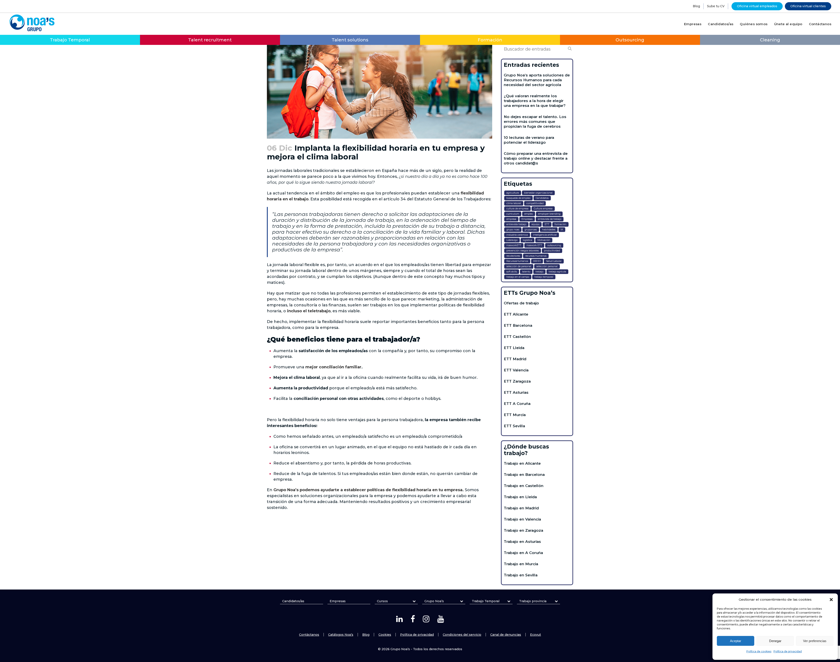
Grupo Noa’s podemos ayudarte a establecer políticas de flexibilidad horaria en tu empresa (367, 489)
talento (526, 271)
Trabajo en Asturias (522, 541)
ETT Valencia (516, 370)
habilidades (548, 229)
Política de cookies (758, 651)
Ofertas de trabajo (521, 303)
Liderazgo (512, 240)
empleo (528, 213)
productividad (552, 250)
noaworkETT (513, 245)
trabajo (539, 271)
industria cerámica (517, 234)
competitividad (535, 203)
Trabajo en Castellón (523, 486)
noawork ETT (534, 245)
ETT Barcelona (518, 325)
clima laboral (513, 203)
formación (560, 224)
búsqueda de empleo (518, 197)
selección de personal (518, 266)
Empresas (527, 219)
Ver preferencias (814, 641)
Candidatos (542, 197)
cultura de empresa (517, 208)
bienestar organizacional (538, 192)
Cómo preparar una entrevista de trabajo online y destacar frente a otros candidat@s (536, 158)
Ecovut (535, 634)
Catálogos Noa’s (340, 634)
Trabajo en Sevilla (520, 575)
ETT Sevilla (514, 426)
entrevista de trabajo (549, 219)
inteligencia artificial (545, 234)
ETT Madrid (515, 359)
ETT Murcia (515, 415)
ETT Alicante (516, 314)
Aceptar (735, 641)
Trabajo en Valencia (522, 519)
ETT (547, 224)
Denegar (775, 641)
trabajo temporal (543, 276)
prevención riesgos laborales (522, 250)
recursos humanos (535, 255)
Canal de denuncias (505, 634)
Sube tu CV (715, 6)
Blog (696, 6)
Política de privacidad (788, 651)
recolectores (513, 255)
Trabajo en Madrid (521, 508)
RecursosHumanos (517, 261)
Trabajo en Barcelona (524, 474)
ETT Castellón (517, 336)
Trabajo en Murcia (521, 564)
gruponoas (531, 229)
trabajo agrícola (557, 271)
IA (562, 229)
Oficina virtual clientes (808, 6)
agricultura (512, 192)
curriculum (512, 213)
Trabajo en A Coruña (523, 553)
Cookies (384, 634)
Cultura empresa (543, 208)
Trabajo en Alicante (522, 463)
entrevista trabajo (516, 224)
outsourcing (554, 245)
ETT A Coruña (517, 403)
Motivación (543, 240)
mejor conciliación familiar (333, 367)
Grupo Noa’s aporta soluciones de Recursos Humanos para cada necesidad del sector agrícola (537, 80)
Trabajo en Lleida (520, 497)
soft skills (511, 271)
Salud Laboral (554, 261)
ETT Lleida (514, 348)
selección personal (547, 266)
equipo (535, 224)
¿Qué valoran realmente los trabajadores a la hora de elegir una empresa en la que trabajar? (534, 101)
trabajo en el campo (517, 276)
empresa (511, 219)
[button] (831, 599)
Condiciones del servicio (462, 634)
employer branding (549, 213)
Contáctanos (309, 634)
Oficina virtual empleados (757, 6)
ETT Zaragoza (517, 381)
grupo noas (512, 229)
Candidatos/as (293, 601)
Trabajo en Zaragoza (523, 530)
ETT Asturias (516, 392)
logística (527, 240)
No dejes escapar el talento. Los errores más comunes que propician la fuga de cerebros (535, 122)
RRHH (537, 261)
